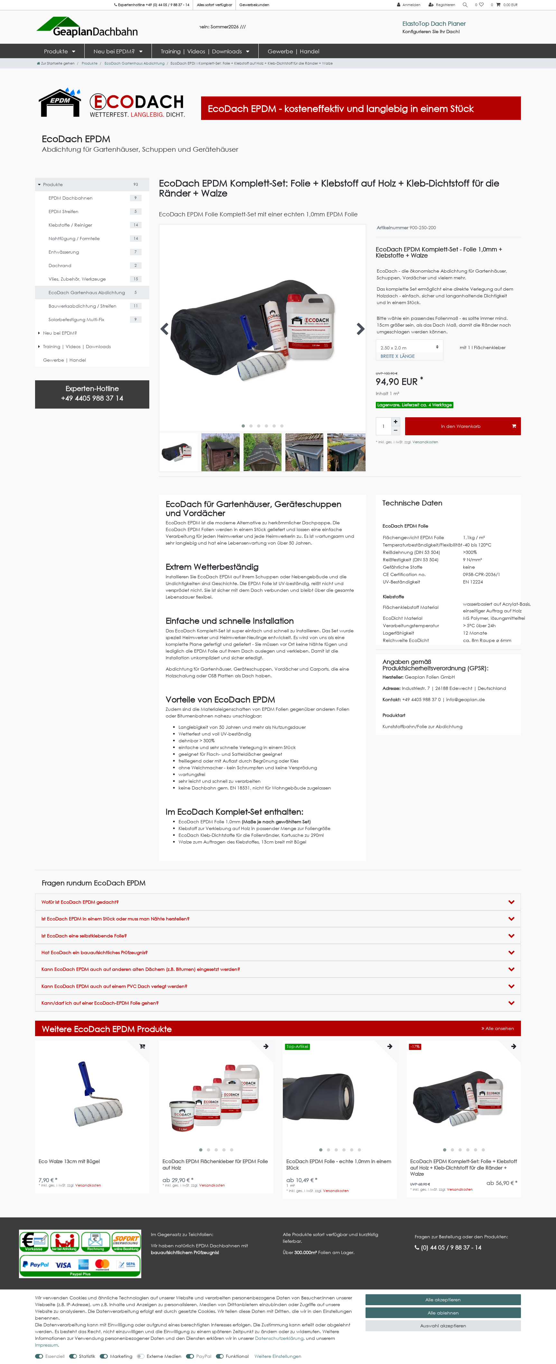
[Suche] (465, 5)
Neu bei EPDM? (115, 51)
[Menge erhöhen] (395, 421)
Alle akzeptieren (443, 1299)
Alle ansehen (499, 1028)
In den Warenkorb (461, 426)
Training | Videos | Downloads (202, 51)
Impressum (46, 1345)
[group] (216, 1098)
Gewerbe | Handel (293, 51)
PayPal (203, 1356)
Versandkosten (425, 442)
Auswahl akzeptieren (443, 1326)
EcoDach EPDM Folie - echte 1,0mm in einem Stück (338, 1164)
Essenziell (55, 1356)
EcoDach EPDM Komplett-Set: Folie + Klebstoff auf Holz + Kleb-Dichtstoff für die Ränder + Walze (463, 1167)
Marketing (121, 1356)
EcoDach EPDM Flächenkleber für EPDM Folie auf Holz (215, 1164)
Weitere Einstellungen (278, 1356)
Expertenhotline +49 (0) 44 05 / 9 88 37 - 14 (153, 4)
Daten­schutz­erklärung (279, 1338)
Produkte (57, 51)
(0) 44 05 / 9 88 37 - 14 (450, 1247)
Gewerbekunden (254, 4)
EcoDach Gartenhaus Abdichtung (134, 63)
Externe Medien (164, 1356)
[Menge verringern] (395, 430)
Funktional (237, 1356)
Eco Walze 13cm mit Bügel (69, 1161)
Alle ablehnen (443, 1313)
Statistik (87, 1356)
